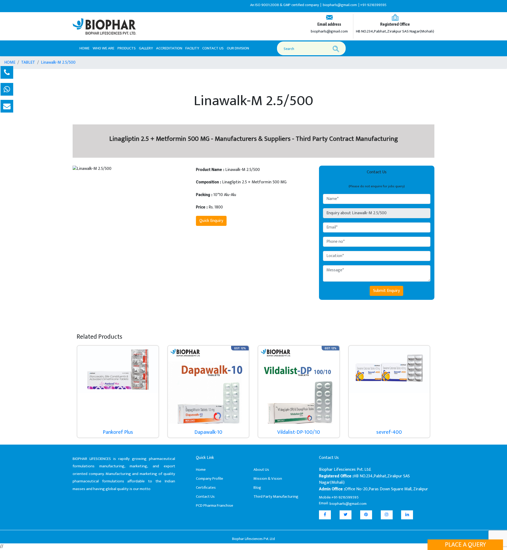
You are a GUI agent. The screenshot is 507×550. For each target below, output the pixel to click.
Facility (192, 48)
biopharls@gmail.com (329, 32)
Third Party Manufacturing (275, 496)
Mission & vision (267, 478)
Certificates (206, 487)
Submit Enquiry (386, 290)
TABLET (28, 62)
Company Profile (209, 478)
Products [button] (127, 48)
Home (84, 48)
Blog (257, 487)
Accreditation (169, 48)
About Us (261, 469)
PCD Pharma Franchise (214, 505)
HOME (9, 62)
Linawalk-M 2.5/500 (58, 62)
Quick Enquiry (211, 220)
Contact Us (213, 48)
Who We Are (103, 48)
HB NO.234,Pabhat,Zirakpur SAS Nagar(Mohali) (395, 32)
